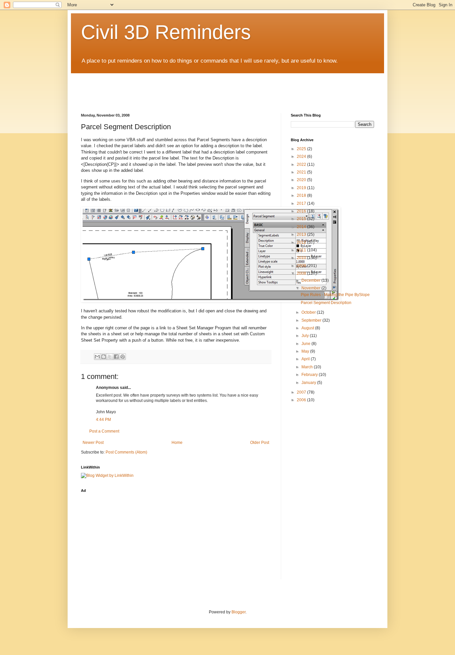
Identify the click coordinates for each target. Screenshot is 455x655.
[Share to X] (110, 356)
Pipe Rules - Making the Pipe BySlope (335, 294)
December (311, 280)
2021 (302, 172)
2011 (302, 250)
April (306, 359)
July (305, 335)
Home (177, 442)
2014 (302, 226)
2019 (302, 187)
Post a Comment (104, 431)
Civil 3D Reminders (166, 32)
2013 (302, 234)
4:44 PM (103, 419)
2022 (302, 164)
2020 (302, 179)
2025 (302, 149)
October (309, 312)
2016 (302, 211)
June (306, 343)
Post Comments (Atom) (126, 452)
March (307, 367)
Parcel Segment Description (326, 302)
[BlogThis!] (103, 356)
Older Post (259, 442)
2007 (302, 392)
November (311, 288)
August (308, 328)
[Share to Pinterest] (122, 356)
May (305, 351)
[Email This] (97, 356)
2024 (302, 156)
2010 (302, 257)
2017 (302, 203)
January (309, 382)
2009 (302, 265)
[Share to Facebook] (116, 356)
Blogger (238, 612)
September (311, 320)
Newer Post (93, 442)
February (310, 374)
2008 (302, 273)
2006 (302, 400)
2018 (302, 195)
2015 (302, 218)
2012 (302, 242)
